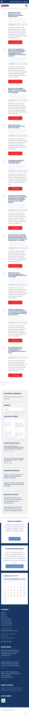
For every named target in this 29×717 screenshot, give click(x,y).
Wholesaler (23, 22)
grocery (22, 21)
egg (17, 58)
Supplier (18, 22)
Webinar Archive (15, 355)
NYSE (25, 21)
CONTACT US (20, 1)
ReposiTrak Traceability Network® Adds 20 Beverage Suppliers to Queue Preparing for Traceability (17, 90)
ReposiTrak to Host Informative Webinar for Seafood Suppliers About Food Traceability (17, 275)
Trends (10, 355)
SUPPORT (14, 1)
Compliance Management (21, 57)
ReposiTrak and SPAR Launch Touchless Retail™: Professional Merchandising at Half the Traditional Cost (13, 500)
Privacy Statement (6, 625)
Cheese (10, 57)
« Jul (4, 601)
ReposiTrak (11, 22)
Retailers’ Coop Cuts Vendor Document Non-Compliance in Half (19, 435)
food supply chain (18, 20)
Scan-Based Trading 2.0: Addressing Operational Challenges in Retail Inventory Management (14, 447)
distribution (14, 58)
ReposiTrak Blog (6, 619)
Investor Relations (6, 621)
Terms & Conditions (6, 623)
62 (21, 382)
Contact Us (4, 617)
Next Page (3, 384)
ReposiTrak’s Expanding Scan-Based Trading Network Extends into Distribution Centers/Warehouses (10, 674)
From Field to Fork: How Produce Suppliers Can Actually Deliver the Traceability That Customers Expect (17, 350)
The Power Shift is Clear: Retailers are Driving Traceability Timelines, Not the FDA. (14, 460)
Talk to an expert (14, 538)
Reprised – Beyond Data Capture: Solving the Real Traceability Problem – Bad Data (13, 476)
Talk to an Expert (14, 521)
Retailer (15, 22)
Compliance (14, 57)
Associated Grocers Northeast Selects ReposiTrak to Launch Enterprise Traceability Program (13, 508)
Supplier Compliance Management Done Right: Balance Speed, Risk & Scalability (14, 484)
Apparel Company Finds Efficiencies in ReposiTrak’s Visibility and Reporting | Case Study (19, 425)
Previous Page (4, 382)
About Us (3, 615)
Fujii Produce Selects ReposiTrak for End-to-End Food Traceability (16, 126)
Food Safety (11, 354)
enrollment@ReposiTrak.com (9, 630)
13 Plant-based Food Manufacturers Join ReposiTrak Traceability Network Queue (15, 14)
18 (8, 593)
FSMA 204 (18, 21)
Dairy (10, 58)
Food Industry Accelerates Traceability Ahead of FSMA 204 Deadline (16, 162)
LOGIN (26, 1)
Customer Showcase (14, 549)
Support (3, 613)
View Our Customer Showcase (14, 566)
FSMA (15, 21)
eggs (19, 58)
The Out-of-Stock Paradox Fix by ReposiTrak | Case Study (8, 424)
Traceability (24, 354)
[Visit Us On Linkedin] (3, 699)
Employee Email (7, 641)
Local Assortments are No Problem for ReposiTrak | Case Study (8, 433)
